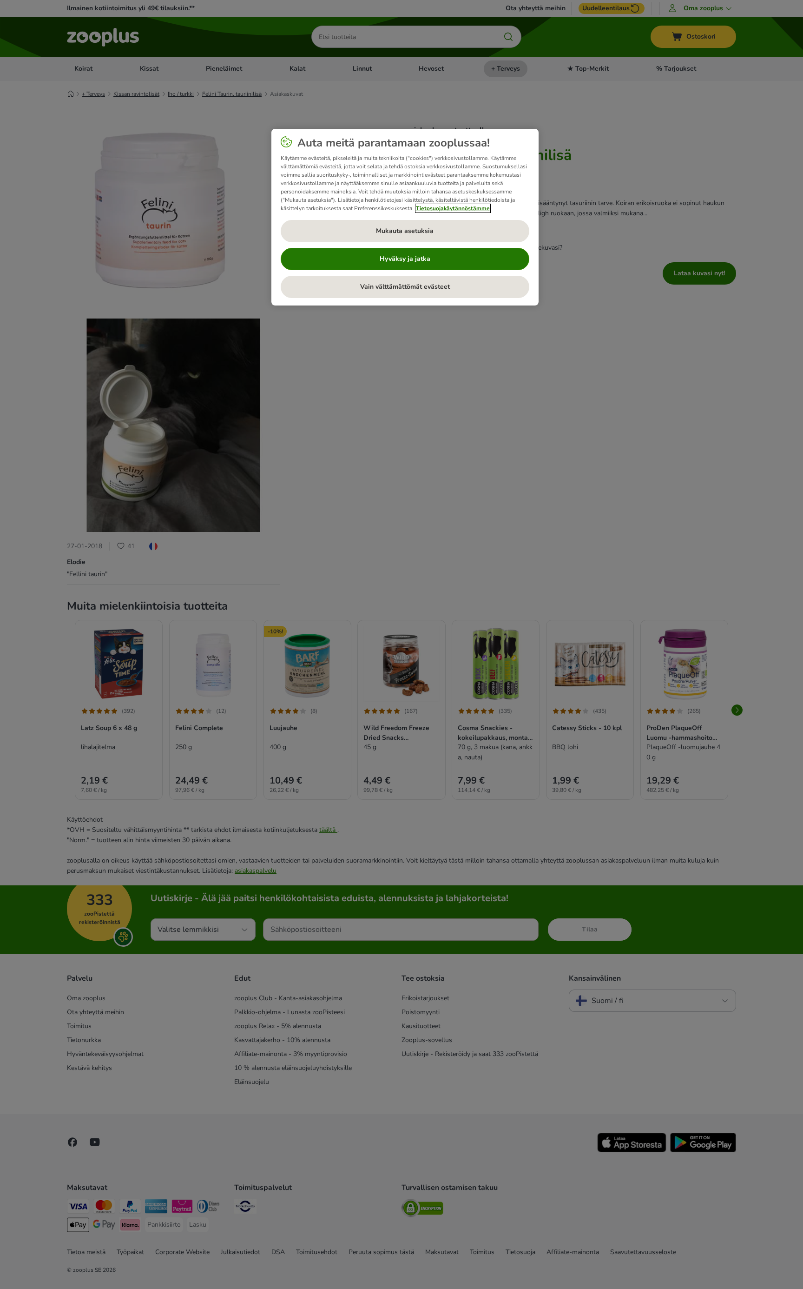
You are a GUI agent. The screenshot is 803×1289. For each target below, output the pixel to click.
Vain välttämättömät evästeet (405, 286)
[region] (405, 217)
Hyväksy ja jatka (405, 258)
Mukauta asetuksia (405, 230)
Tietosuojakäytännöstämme (453, 208)
